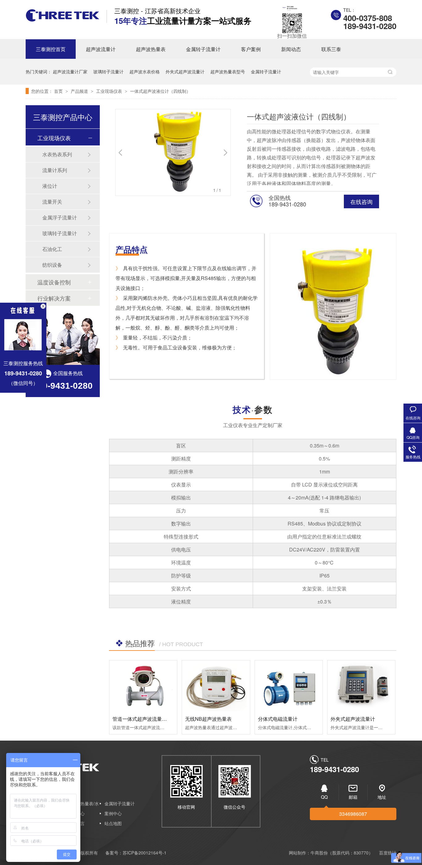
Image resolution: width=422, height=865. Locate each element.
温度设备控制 (54, 282)
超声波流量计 (101, 49)
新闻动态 (291, 49)
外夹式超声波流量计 (185, 71)
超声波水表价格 (144, 71)
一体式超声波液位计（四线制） (160, 91)
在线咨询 (361, 201)
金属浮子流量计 (59, 217)
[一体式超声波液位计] (63, 19)
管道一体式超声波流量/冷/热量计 (148, 718)
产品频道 (80, 91)
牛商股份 (319, 853)
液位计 (49, 185)
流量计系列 (54, 170)
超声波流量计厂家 (70, 71)
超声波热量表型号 (227, 71)
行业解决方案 (54, 298)
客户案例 (251, 49)
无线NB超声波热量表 (208, 718)
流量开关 (52, 201)
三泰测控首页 (50, 49)
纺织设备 (52, 264)
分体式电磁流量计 (278, 718)
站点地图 (113, 823)
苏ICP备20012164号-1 (145, 853)
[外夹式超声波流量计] (361, 685)
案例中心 (113, 813)
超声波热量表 (151, 49)
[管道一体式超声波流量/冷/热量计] (143, 685)
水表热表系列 (57, 154)
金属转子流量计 (203, 49)
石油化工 (52, 249)
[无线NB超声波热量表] (216, 685)
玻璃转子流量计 (108, 71)
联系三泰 (331, 49)
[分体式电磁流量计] (289, 685)
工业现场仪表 (109, 91)
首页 (59, 91)
